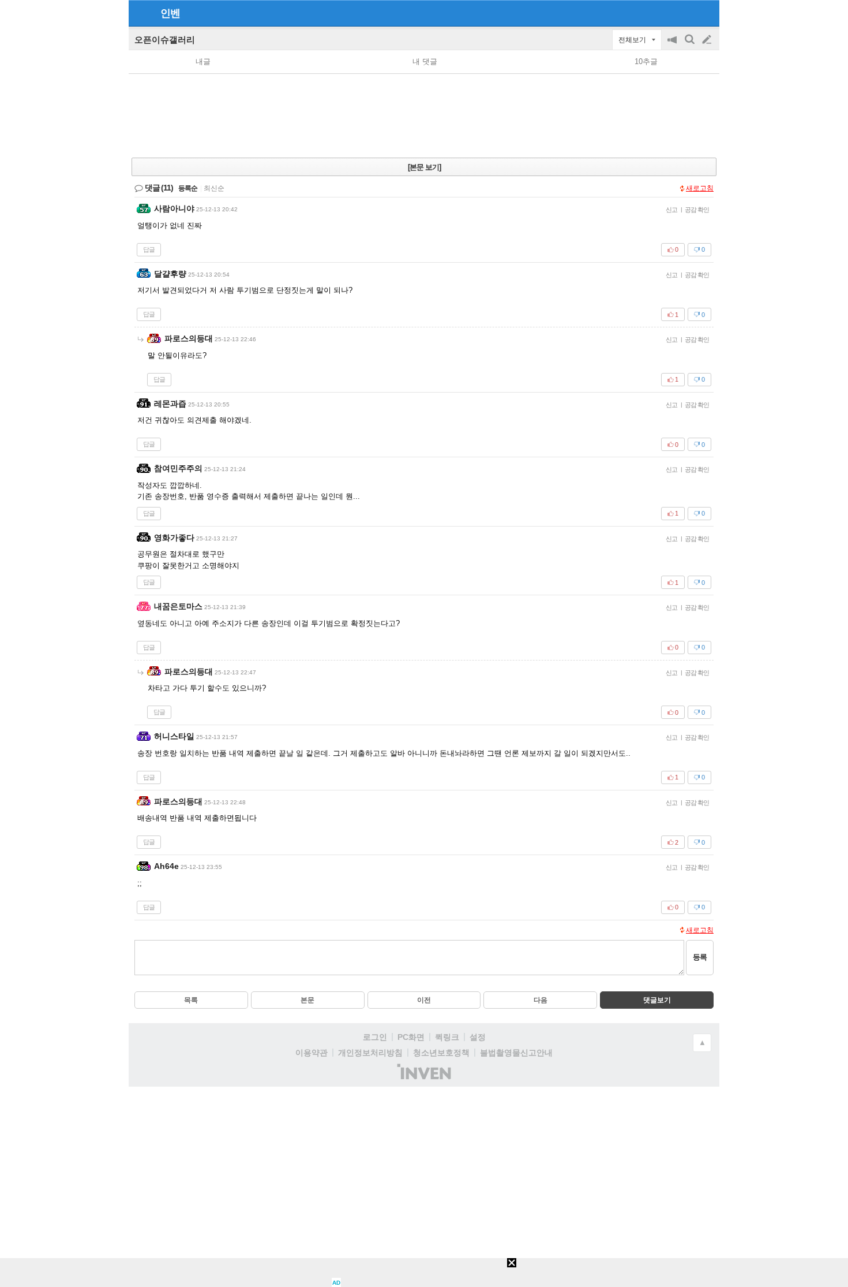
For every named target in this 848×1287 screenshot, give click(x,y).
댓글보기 (657, 1000)
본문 (307, 1000)
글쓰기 (708, 40)
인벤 (170, 13)
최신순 (214, 188)
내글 (203, 61)
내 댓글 (424, 61)
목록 (191, 1000)
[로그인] (685, 13)
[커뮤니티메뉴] (141, 13)
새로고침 (700, 188)
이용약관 (311, 1052)
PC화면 (411, 1037)
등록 (700, 957)
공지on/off (673, 45)
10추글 (646, 61)
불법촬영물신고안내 (516, 1052)
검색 (690, 45)
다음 (540, 1000)
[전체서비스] (706, 13)
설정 (478, 1037)
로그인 (375, 1037)
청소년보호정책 (441, 1052)
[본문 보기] (424, 167)
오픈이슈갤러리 (164, 39)
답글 (149, 249)
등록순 (187, 188)
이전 (424, 1000)
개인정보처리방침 (370, 1052)
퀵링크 (447, 1037)
